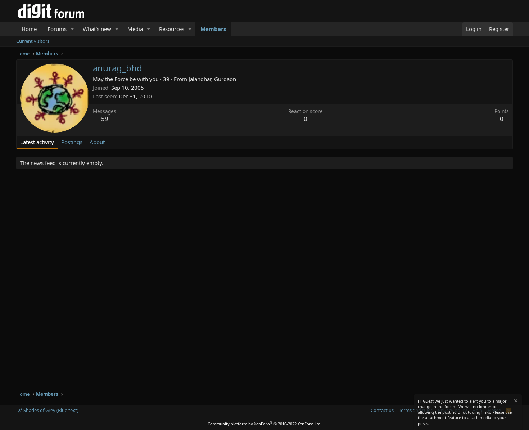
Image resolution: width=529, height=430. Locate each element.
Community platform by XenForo (265, 423)
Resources (171, 28)
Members (213, 28)
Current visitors (32, 41)
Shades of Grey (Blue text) (50, 410)
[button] (72, 29)
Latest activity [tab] (37, 141)
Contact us (382, 410)
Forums (57, 28)
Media (135, 28)
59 (104, 119)
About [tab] (97, 141)
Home (29, 28)
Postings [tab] (71, 141)
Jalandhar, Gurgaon (212, 78)
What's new (97, 28)
